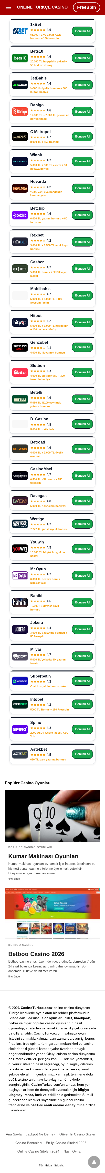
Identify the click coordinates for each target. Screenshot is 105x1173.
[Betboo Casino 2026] (52, 913)
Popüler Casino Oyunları (30, 847)
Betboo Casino (21, 945)
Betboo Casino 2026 (36, 954)
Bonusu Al (82, 31)
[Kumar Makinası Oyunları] (52, 816)
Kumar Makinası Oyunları (43, 856)
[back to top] (94, 1162)
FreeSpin (86, 7)
